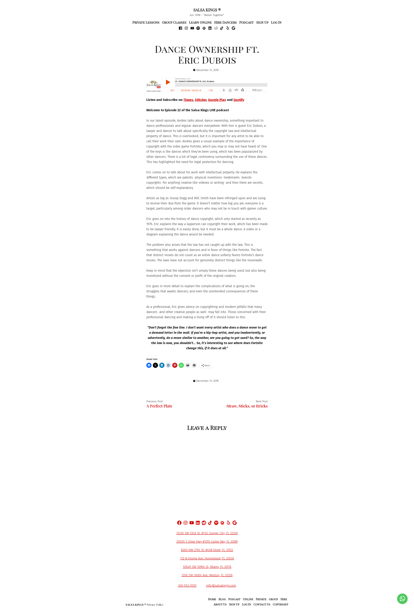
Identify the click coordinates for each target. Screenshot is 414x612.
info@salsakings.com (221, 585)
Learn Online (200, 22)
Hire (284, 599)
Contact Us (262, 604)
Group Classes (174, 22)
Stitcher (200, 100)
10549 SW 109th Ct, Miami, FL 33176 (207, 567)
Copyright (280, 604)
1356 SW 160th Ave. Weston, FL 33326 (207, 575)
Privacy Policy (155, 604)
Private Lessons (145, 22)
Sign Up (262, 22)
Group (273, 599)
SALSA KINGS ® (207, 9)
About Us (220, 604)
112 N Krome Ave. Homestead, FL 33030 (207, 558)
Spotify (238, 100)
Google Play (217, 100)
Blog (222, 599)
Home (212, 599)
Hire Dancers (225, 22)
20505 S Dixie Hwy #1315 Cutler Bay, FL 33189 (207, 541)
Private (261, 599)
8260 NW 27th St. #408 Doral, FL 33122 (207, 550)
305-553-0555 (187, 585)
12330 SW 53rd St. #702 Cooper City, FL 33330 (207, 533)
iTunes (188, 100)
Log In (276, 22)
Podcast (246, 22)
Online (248, 599)
